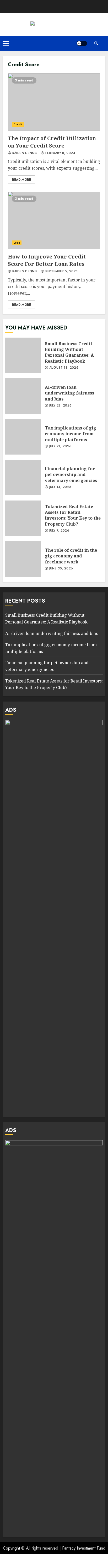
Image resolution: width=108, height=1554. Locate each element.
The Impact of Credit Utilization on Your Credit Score (54, 102)
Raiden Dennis (24, 153)
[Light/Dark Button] (82, 43)
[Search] (96, 43)
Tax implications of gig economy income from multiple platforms (23, 437)
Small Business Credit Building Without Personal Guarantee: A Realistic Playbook (23, 355)
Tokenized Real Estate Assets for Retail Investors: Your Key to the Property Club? (23, 518)
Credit (17, 124)
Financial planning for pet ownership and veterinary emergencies (23, 477)
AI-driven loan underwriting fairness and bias (23, 396)
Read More (21, 179)
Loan (16, 243)
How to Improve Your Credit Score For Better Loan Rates (54, 220)
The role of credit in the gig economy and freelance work (23, 559)
